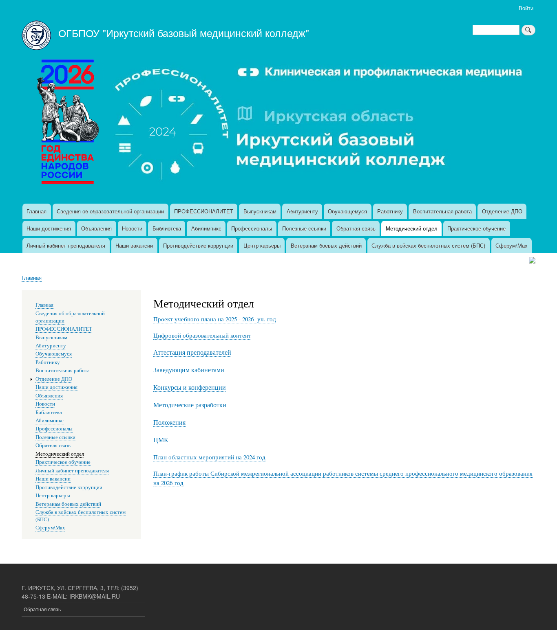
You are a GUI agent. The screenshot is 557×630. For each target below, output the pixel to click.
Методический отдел (412, 228)
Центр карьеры (262, 245)
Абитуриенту (302, 211)
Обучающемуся (347, 211)
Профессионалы (251, 228)
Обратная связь (356, 228)
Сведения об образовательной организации (110, 211)
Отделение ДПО (502, 211)
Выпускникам (259, 211)
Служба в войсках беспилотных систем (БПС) (428, 245)
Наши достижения (49, 228)
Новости (132, 228)
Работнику (390, 211)
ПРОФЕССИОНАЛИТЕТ (203, 211)
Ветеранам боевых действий (326, 245)
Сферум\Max (511, 245)
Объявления (96, 228)
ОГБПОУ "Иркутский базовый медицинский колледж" (183, 32)
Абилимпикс (206, 228)
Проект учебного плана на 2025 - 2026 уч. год (214, 319)
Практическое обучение (476, 228)
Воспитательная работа (442, 211)
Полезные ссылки (304, 228)
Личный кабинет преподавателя (66, 245)
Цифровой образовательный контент (202, 335)
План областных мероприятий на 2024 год (209, 457)
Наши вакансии (134, 245)
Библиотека (167, 228)
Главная (36, 211)
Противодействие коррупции (198, 245)
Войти (526, 8)
